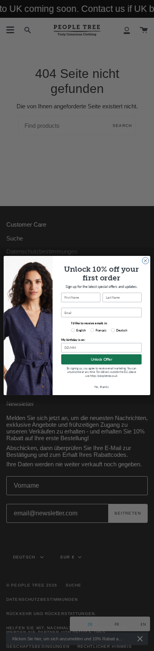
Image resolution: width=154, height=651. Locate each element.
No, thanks (101, 386)
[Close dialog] (145, 260)
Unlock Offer (101, 359)
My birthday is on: (73, 339)
